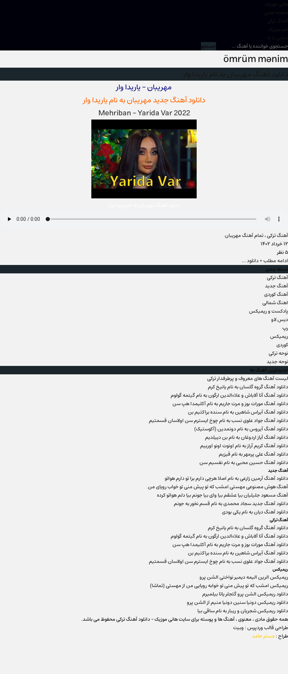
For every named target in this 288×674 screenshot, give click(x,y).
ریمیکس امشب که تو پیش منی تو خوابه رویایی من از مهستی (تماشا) (219, 585)
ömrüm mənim (255, 59)
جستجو (208, 46)
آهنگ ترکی (277, 21)
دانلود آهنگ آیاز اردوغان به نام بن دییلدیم (246, 437)
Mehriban (114, 113)
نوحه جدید (277, 362)
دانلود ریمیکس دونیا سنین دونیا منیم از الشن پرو (237, 602)
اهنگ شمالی (275, 303)
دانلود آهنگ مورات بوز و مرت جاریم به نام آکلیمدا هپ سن (230, 404)
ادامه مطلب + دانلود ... (265, 261)
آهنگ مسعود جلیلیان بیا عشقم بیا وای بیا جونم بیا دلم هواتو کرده (222, 495)
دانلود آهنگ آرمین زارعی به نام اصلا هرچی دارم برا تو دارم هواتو (226, 478)
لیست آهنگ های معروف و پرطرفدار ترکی (247, 378)
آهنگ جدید (276, 286)
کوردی (282, 345)
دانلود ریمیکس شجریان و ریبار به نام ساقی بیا (242, 611)
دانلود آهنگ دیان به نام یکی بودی (255, 512)
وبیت (238, 628)
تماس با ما (277, 38)
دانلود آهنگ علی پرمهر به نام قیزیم (253, 454)
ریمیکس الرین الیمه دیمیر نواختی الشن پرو (243, 577)
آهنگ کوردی (276, 294)
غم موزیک (278, 29)
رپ (285, 328)
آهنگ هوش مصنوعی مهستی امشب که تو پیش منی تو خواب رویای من (218, 487)
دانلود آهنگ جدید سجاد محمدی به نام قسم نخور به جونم (231, 503)
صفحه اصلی (276, 12)
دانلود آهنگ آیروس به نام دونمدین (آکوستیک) (241, 429)
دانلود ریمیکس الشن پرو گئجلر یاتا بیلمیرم (245, 594)
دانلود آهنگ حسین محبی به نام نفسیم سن (243, 462)
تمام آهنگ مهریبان (244, 235)
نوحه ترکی (278, 353)
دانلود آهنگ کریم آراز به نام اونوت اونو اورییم (244, 446)
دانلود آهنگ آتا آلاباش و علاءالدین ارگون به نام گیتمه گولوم (229, 395)
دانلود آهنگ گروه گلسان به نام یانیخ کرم (248, 387)
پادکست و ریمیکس (268, 311)
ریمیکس (279, 336)
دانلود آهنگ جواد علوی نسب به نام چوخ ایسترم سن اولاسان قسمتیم (218, 420)
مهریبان (139, 100)
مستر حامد (263, 636)
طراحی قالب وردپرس (267, 628)
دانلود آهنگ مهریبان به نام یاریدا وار (235, 74)
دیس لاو (279, 319)
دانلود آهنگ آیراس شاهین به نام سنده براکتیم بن (238, 412)
